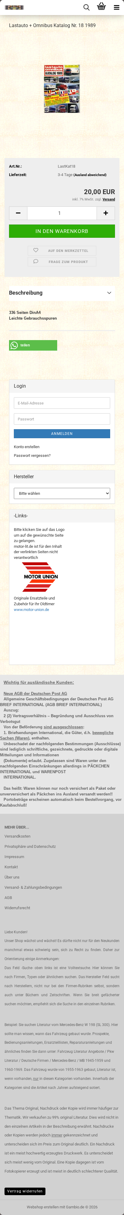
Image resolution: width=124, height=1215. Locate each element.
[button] (18, 213)
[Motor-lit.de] (12, 7)
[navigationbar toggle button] (116, 7)
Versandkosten (17, 836)
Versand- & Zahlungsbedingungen (33, 887)
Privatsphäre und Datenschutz (30, 846)
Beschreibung (25, 293)
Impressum (14, 856)
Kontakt (11, 867)
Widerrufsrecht (17, 908)
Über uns (12, 877)
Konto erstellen (26, 447)
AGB (8, 897)
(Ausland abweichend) (90, 175)
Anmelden (62, 434)
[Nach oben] (107, 1205)
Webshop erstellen (43, 1207)
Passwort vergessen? (32, 455)
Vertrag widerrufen (25, 1191)
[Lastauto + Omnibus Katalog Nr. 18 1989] (62, 79)
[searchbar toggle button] (86, 7)
